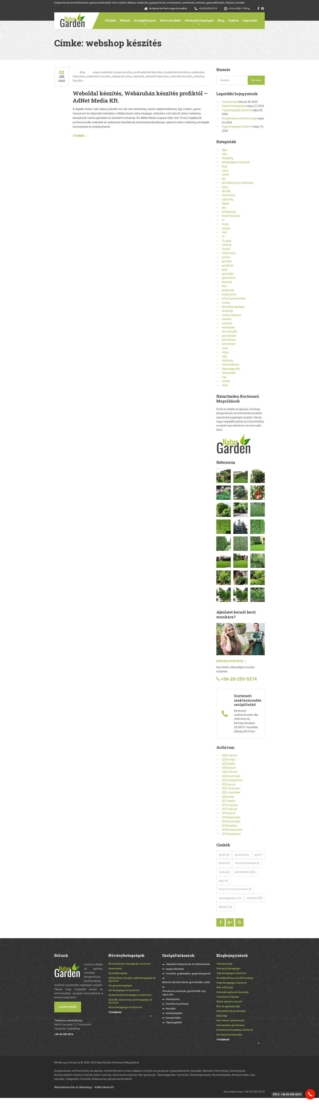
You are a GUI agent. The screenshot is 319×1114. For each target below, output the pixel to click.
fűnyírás (226, 244)
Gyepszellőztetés (175, 969)
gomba (226, 257)
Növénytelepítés (174, 1013)
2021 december (231, 788)
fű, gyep (226, 240)
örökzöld (227, 323)
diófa (225, 187)
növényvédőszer (231, 315)
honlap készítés (123, 72)
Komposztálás (173, 1018)
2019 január (229, 813)
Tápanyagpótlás (174, 1022)
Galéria (233, 20)
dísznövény (228, 195)
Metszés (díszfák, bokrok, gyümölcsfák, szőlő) (186, 982)
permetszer (229, 339)
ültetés (226, 381)
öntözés (226, 319)
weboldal (138, 76)
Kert (224, 286)
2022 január (229, 784)
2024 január (229, 767)
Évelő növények (231, 215)
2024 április (228, 763)
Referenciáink (170, 20)
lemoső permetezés (247, 863)
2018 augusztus (231, 833)
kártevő (224, 863)
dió (223, 178)
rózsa (225, 352)
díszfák (226, 191)
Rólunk (125, 20)
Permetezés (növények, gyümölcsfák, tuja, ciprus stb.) (184, 993)
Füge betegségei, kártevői (237, 126)
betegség (227, 158)
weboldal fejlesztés (157, 76)
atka (224, 154)
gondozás (228, 265)
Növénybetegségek (199, 20)
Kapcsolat (250, 20)
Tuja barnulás (230, 101)
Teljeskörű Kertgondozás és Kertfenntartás (188, 964)
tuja (224, 377)
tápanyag (227, 360)
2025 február (229, 755)
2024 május (229, 759)
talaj (224, 356)
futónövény (228, 253)
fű (223, 236)
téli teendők (229, 372)
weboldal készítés (181, 76)
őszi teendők (229, 331)
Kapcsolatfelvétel (230, 661)
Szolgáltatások (145, 20)
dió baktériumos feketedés (237, 182)
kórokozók (228, 290)
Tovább (78, 135)
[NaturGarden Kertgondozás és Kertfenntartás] (69, 19)
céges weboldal (102, 72)
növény (226, 302)
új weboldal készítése (177, 72)
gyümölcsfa (229, 277)
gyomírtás (228, 273)
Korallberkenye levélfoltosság (239, 118)
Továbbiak (114, 1012)
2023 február (229, 771)
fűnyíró (226, 248)
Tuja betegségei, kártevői (236, 110)
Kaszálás (171, 1008)
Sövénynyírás (173, 999)
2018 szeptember (232, 829)
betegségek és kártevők (236, 162)
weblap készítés (121, 76)
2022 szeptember (232, 780)
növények (227, 310)
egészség (227, 199)
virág (225, 385)
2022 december (231, 776)
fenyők (226, 228)
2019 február (229, 809)
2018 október (229, 825)
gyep (225, 269)
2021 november (231, 792)
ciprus (225, 170)
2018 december (231, 817)
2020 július (228, 796)
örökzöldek (228, 327)
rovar (225, 348)
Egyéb (225, 203)
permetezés (229, 335)
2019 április (228, 800)
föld (224, 232)
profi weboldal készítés (148, 72)
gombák (226, 261)
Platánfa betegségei (234, 105)
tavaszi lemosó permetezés (235, 889)
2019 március (230, 805)
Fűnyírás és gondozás (177, 1004)
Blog (221, 20)
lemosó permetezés (234, 298)
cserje (225, 174)
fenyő (225, 224)
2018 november (231, 821)
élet (224, 207)
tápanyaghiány (230, 364)
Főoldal (110, 20)
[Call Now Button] (310, 1094)
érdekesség (229, 211)
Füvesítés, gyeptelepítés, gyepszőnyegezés (188, 973)
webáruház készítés (98, 76)
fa (223, 220)
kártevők (227, 282)
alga (224, 149)
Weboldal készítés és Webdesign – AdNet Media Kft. (84, 1087)
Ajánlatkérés (68, 1007)
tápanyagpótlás (231, 368)
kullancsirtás (229, 294)
